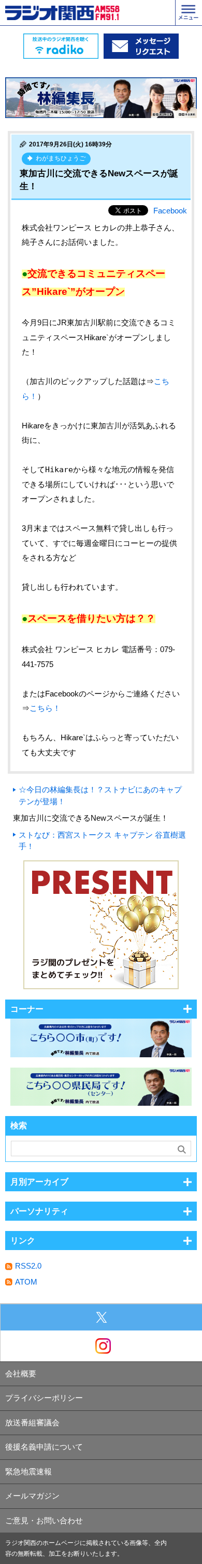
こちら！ (45, 708)
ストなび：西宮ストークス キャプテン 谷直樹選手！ (102, 840)
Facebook (170, 210)
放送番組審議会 (32, 1422)
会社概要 (20, 1373)
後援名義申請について (44, 1446)
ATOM (26, 1281)
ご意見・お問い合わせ (44, 1520)
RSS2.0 (28, 1265)
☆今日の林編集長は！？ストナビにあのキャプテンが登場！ (100, 795)
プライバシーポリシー (44, 1397)
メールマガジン (32, 1495)
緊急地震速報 (28, 1471)
